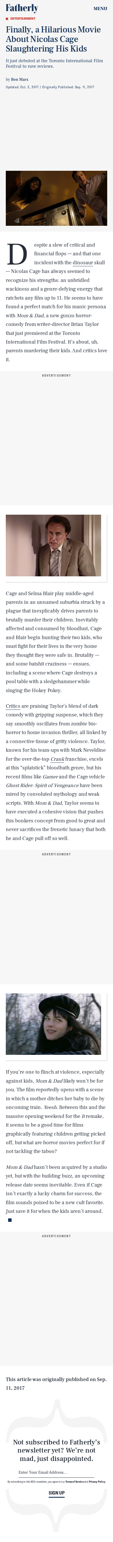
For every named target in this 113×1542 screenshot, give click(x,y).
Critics (13, 706)
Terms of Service (74, 1481)
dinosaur (83, 262)
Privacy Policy (97, 1481)
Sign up (57, 1493)
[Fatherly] (22, 8)
